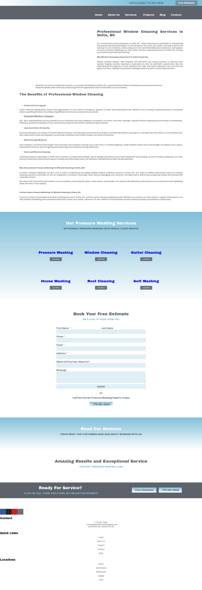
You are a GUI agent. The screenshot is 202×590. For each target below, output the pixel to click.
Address (61, 353)
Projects (148, 15)
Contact (176, 15)
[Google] (20, 512)
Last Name (107, 328)
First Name (62, 328)
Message (61, 370)
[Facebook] (3, 512)
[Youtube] (15, 512)
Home (98, 15)
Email (59, 345)
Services (131, 15)
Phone (60, 336)
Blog (162, 15)
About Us (114, 15)
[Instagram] (9, 512)
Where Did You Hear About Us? (73, 361)
